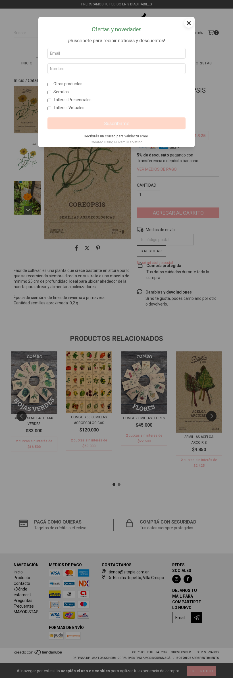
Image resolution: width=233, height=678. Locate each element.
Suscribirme (116, 123)
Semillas (61, 91)
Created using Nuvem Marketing (117, 142)
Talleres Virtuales (68, 107)
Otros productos (67, 84)
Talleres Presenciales (72, 99)
